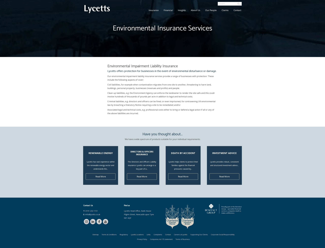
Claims (225, 10)
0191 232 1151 (90, 211)
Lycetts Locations (137, 235)
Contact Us (88, 205)
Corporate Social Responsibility (222, 235)
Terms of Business (183, 239)
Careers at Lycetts (180, 235)
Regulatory (124, 235)
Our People (211, 10)
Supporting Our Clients (199, 235)
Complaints (158, 235)
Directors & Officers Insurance (142, 153)
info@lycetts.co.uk (91, 214)
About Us (195, 10)
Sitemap (95, 235)
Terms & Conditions (109, 235)
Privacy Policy (142, 239)
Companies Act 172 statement (161, 239)
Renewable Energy (100, 153)
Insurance (154, 10)
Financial (168, 10)
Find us (127, 205)
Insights (182, 10)
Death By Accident (183, 153)
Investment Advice (224, 153)
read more (100, 176)
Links (149, 235)
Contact (237, 10)
